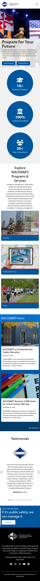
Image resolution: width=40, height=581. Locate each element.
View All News (33, 428)
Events (5, 306)
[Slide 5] (23, 500)
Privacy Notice (20, 576)
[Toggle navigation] (37, 4)
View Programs (9, 63)
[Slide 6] (27, 500)
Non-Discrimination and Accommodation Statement (20, 574)
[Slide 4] (20, 500)
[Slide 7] (30, 500)
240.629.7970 (20, 560)
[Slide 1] (9, 500)
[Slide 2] (13, 500)
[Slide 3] (16, 500)
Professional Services (9, 272)
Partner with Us (23, 63)
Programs (6, 238)
